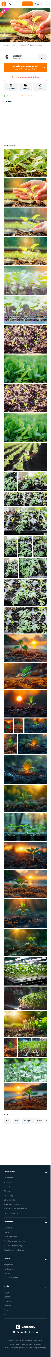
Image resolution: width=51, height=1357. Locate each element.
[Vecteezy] (3, 3)
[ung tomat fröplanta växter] (10, 480)
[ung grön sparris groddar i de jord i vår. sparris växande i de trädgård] (25, 1100)
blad (16, 1217)
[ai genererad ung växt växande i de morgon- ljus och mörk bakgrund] (25, 846)
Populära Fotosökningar (14, 1342)
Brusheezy (8, 1274)
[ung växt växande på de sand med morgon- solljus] (10, 1123)
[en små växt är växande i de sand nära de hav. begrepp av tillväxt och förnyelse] (25, 960)
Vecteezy (7, 1278)
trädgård (28, 1217)
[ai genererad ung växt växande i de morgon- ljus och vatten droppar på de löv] (18, 820)
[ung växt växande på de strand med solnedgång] (25, 1192)
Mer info (9, 100)
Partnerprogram (10, 1333)
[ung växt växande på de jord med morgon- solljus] (25, 731)
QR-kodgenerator (11, 1309)
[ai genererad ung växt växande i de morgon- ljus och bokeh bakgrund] (15, 796)
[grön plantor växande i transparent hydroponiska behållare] (25, 1166)
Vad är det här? (27, 96)
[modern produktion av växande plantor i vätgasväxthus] (25, 1047)
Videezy (7, 1283)
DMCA (6, 1328)
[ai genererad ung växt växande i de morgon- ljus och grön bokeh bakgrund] (25, 989)
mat (7, 1217)
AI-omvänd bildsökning (13, 1301)
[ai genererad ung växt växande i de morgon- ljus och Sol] (25, 932)
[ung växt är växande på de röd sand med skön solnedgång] (8, 781)
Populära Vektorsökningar (14, 1337)
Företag (7, 1287)
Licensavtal (8, 1324)
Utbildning (8, 1292)
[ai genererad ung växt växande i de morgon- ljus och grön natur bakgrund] (25, 1018)
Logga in (38, 4)
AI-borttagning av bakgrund (15, 1305)
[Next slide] (41, 1217)
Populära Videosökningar (14, 1346)
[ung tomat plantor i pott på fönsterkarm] (25, 904)
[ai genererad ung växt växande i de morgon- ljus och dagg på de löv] (25, 875)
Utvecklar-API (9, 1296)
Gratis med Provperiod (25, 67)
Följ (42, 58)
